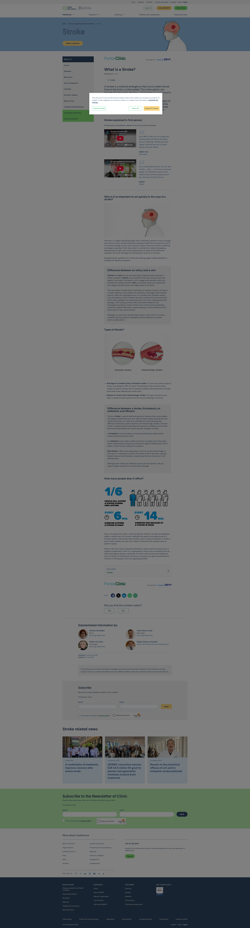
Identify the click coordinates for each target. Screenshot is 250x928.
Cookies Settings (99, 108)
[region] (125, 104)
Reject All (135, 108)
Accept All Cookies (151, 108)
